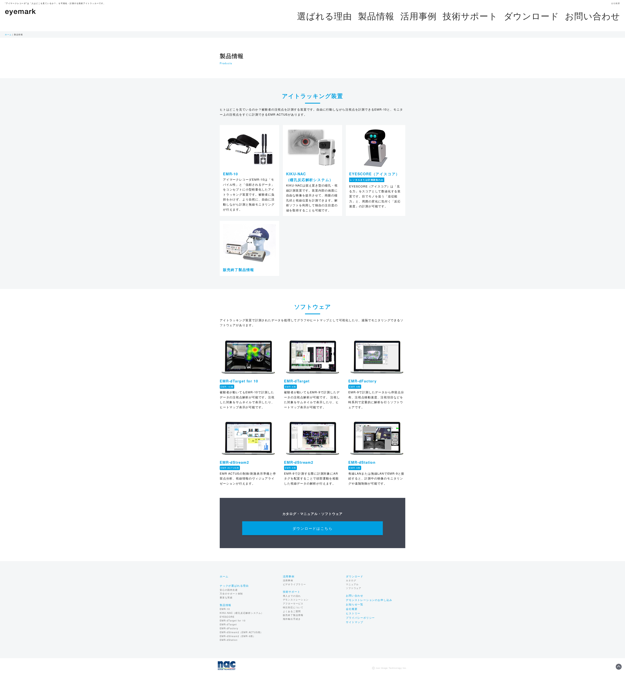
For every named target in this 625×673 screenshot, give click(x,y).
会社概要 (615, 3)
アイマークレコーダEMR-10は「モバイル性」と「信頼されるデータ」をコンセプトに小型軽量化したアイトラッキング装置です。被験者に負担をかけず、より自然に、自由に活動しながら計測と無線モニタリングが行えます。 (249, 194)
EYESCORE (227, 616)
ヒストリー (353, 613)
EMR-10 (225, 609)
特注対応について (293, 607)
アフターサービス (293, 603)
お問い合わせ (592, 15)
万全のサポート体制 (231, 593)
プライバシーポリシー (360, 618)
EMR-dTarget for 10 (232, 620)
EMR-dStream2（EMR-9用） (238, 636)
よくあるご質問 (292, 611)
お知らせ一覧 (354, 604)
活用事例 (418, 15)
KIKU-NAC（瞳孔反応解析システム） (242, 612)
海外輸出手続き (292, 618)
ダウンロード (531, 15)
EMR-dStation (229, 639)
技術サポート (470, 15)
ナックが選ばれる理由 (234, 585)
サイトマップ (354, 622)
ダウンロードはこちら (312, 528)
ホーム (8, 34)
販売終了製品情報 (238, 269)
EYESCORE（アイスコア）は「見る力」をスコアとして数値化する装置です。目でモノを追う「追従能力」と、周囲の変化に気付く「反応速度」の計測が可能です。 (375, 196)
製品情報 (376, 15)
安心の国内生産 (229, 589)
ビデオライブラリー (294, 584)
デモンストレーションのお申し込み (369, 600)
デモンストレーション (296, 599)
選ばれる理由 (324, 15)
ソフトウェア (353, 588)
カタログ (351, 580)
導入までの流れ (292, 595)
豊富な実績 (226, 597)
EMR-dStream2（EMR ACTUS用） (241, 632)
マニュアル (352, 584)
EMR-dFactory (229, 628)
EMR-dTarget (228, 624)
